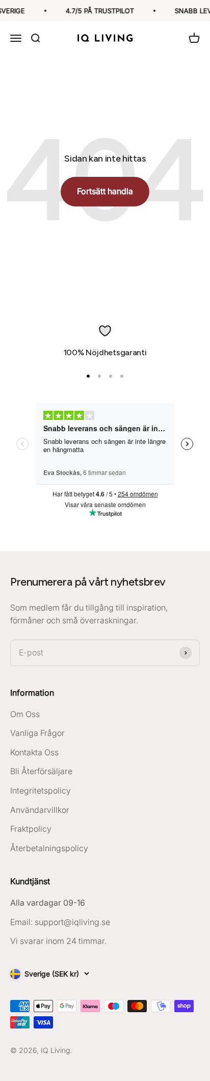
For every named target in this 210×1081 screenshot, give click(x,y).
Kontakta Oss (34, 752)
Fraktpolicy (30, 829)
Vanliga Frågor (37, 733)
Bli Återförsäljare (41, 771)
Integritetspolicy (40, 790)
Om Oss (25, 714)
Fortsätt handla (105, 191)
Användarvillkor (39, 810)
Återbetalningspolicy (49, 848)
